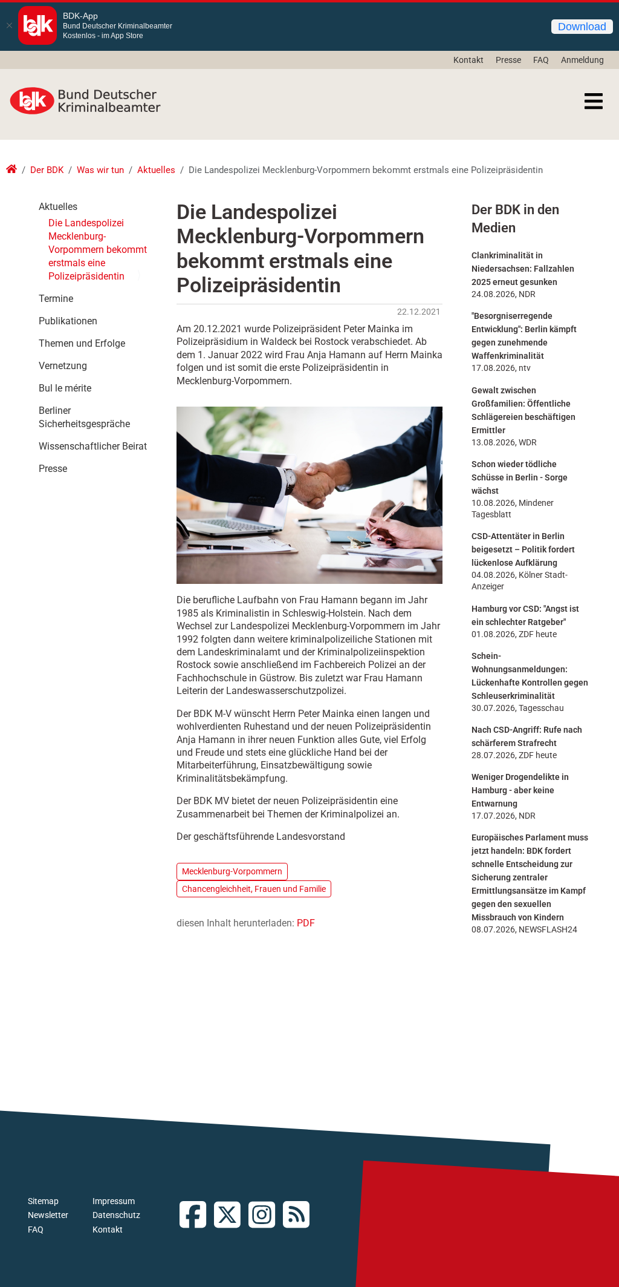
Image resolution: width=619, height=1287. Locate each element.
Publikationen (68, 321)
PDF (306, 923)
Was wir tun (100, 170)
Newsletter (48, 1215)
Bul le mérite (65, 388)
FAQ (541, 60)
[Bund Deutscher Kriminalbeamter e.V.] (85, 101)
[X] (231, 1216)
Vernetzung (63, 366)
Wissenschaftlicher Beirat (93, 446)
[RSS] (300, 1216)
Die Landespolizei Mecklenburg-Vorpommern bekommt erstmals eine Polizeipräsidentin (97, 249)
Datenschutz (116, 1215)
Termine (56, 298)
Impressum (113, 1201)
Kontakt (468, 60)
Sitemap (43, 1201)
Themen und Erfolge (82, 343)
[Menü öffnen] (593, 101)
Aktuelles (156, 170)
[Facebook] (197, 1216)
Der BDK (46, 170)
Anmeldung (582, 60)
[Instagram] (265, 1216)
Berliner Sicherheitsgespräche (84, 417)
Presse (508, 60)
